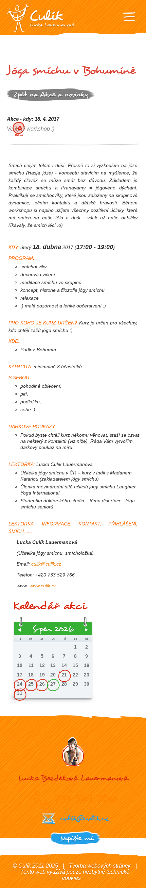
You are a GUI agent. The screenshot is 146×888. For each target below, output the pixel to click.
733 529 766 (86, 798)
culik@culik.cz (46, 564)
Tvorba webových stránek (100, 866)
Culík (24, 866)
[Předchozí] (19, 629)
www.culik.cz (43, 585)
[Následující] (86, 629)
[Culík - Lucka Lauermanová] (41, 18)
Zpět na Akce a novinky (51, 94)
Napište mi (76, 838)
